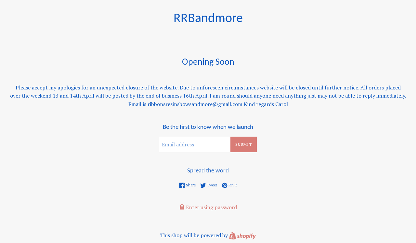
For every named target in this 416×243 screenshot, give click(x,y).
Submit (243, 144)
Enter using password (211, 207)
